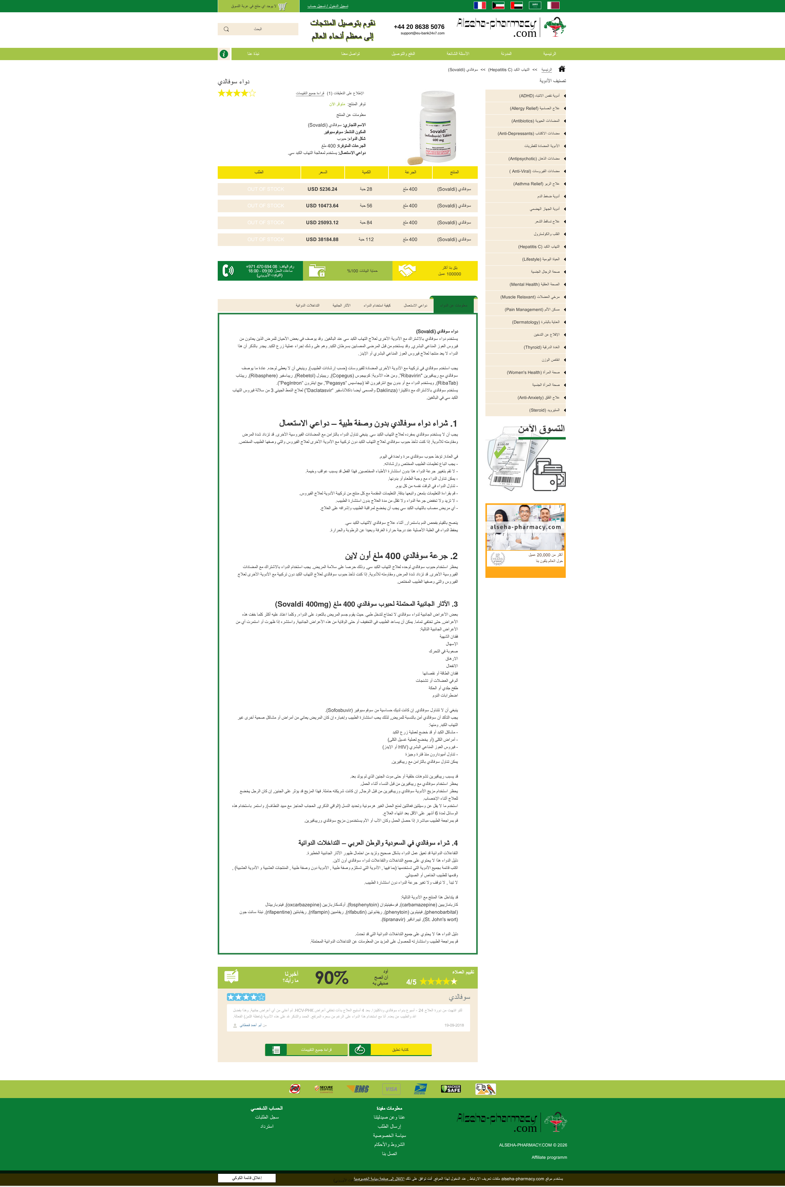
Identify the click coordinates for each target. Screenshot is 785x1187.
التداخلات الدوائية (308, 305)
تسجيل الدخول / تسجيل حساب (328, 6)
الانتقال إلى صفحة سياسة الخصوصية (379, 1178)
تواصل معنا (350, 53)
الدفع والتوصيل (403, 53)
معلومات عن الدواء (453, 305)
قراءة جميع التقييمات (310, 93)
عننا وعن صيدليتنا (389, 1117)
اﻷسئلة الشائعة (458, 53)
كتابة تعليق (400, 1049)
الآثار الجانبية (341, 305)
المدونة (506, 53)
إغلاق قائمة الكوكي (247, 1178)
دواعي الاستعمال (415, 305)
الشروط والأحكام (389, 1145)
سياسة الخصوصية (389, 1136)
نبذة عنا (253, 53)
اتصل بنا (389, 1154)
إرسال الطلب (389, 1127)
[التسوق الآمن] (525, 454)
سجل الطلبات (267, 1117)
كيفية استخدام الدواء (377, 305)
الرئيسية (549, 53)
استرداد (267, 1127)
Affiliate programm (549, 1157)
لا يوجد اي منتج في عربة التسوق (254, 6)
